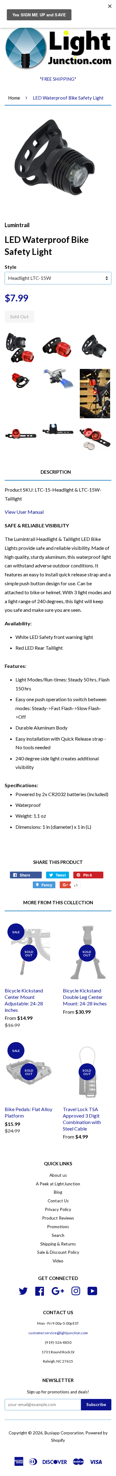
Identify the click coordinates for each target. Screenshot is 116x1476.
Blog (58, 1192)
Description (56, 472)
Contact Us (58, 1200)
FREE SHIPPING (58, 79)
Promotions (58, 1226)
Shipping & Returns (58, 1243)
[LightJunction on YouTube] (92, 1290)
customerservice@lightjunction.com (58, 1333)
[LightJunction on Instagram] (75, 1290)
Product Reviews (58, 1218)
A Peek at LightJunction (58, 1183)
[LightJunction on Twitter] (23, 1290)
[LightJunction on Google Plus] (57, 1290)
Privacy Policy (58, 1209)
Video (58, 1260)
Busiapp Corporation (64, 1432)
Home (14, 97)
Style (10, 267)
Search (58, 1235)
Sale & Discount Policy (58, 1252)
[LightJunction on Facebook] (39, 1290)
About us (58, 1175)
